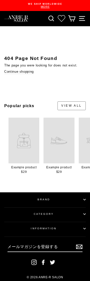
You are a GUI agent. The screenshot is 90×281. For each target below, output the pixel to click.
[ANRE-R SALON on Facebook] (43, 262)
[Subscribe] (79, 247)
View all (71, 105)
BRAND (44, 199)
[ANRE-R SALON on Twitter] (52, 262)
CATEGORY (44, 214)
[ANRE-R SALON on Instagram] (34, 262)
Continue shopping (19, 71)
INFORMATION (43, 228)
